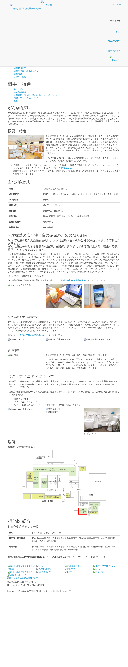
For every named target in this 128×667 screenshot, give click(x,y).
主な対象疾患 (20, 92)
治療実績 (18, 74)
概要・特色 (19, 89)
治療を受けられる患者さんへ (27, 71)
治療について (20, 68)
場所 (16, 101)
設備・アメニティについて (26, 98)
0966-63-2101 (114, 41)
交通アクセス (114, 50)
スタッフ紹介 (20, 77)
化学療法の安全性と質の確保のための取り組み (35, 95)
